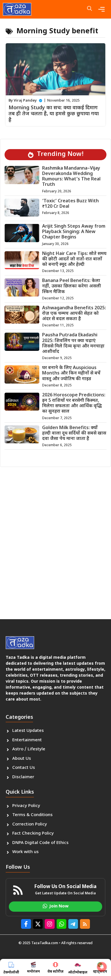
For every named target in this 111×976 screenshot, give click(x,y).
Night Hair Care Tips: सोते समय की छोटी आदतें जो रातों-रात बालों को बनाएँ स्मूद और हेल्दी (74, 259)
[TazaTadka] (17, 9)
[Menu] (103, 9)
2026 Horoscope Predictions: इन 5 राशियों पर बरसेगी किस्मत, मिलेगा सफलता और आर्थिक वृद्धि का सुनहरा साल (73, 403)
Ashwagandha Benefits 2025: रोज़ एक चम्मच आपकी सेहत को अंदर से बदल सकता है (74, 313)
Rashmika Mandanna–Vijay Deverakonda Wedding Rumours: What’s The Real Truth (71, 177)
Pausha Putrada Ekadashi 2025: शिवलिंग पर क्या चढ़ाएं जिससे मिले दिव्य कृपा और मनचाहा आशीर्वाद (73, 343)
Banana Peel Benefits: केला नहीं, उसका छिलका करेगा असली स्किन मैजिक (71, 286)
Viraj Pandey (25, 100)
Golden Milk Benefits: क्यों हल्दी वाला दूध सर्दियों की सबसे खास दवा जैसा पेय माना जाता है (74, 433)
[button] (89, 9)
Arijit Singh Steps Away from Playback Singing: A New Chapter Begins (73, 232)
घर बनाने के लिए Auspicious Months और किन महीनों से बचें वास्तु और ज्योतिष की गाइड (71, 373)
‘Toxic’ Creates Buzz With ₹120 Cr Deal (70, 204)
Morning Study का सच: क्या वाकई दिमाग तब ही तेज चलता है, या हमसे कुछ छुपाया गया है (54, 114)
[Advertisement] (55, 540)
